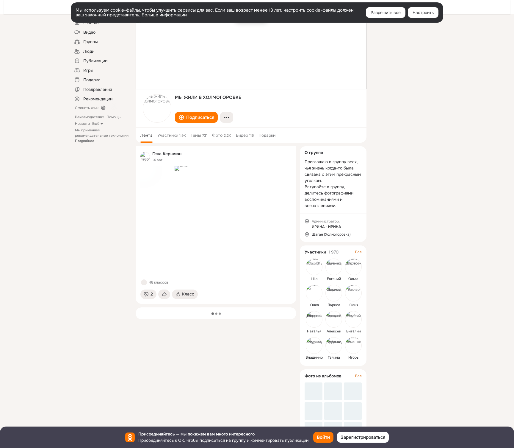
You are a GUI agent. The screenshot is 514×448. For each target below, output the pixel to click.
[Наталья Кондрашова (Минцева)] (314, 319)
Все (358, 252)
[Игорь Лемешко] (353, 345)
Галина (334, 357)
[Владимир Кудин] (314, 345)
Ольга (353, 278)
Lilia (314, 278)
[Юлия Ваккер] (353, 293)
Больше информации (164, 15)
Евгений (334, 278)
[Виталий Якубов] (353, 319)
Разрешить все (386, 12)
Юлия (314, 305)
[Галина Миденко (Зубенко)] (333, 345)
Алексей (334, 331)
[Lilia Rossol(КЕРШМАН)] (314, 267)
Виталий (353, 331)
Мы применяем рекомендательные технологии (101, 135)
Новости (82, 123)
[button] (196, 117)
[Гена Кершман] (145, 156)
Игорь (353, 357)
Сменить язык (86, 107)
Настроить (423, 12)
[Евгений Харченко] (333, 267)
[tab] (146, 135)
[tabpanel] (216, 225)
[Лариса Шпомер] (333, 293)
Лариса (333, 305)
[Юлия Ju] (314, 293)
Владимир (314, 357)
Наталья (314, 331)
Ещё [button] (95, 123)
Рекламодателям (89, 117)
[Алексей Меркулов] (333, 319)
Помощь (113, 117)
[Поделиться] (164, 294)
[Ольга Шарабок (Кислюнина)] (353, 267)
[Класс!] (144, 282)
